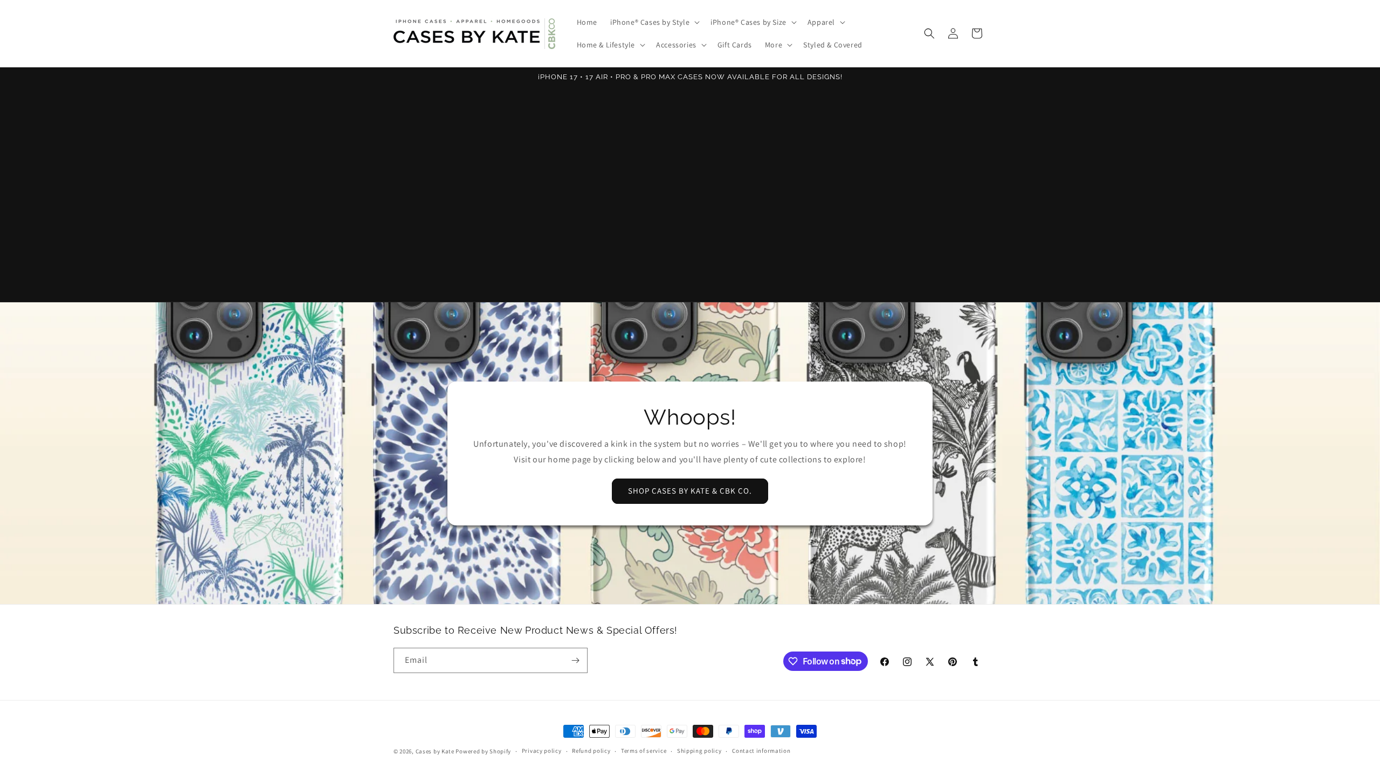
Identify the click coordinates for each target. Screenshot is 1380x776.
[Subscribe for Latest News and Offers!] (575, 660)
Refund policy (591, 750)
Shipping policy (699, 750)
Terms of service (643, 750)
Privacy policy (542, 750)
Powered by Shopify (483, 751)
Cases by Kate (435, 751)
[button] (654, 22)
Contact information (761, 750)
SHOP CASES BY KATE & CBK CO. (690, 491)
